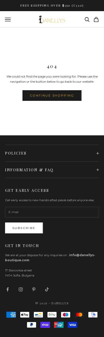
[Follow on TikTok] (46, 289)
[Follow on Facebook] (7, 289)
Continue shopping (52, 95)
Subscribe (24, 228)
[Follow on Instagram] (20, 289)
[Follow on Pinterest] (33, 289)
